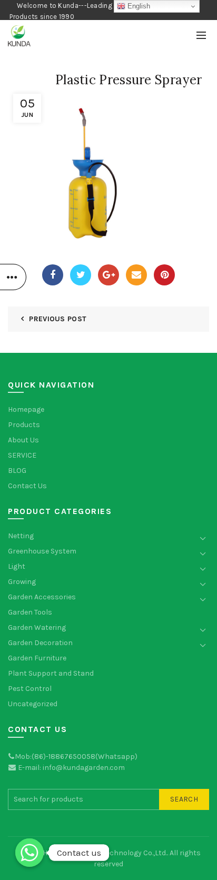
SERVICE (22, 455)
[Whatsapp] (29, 852)
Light (16, 566)
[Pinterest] (164, 274)
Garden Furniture (37, 658)
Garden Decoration (40, 642)
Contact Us (27, 485)
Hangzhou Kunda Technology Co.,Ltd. (105, 852)
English (137, 6)
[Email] (136, 274)
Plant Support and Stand (51, 673)
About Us (23, 440)
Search (184, 799)
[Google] (108, 274)
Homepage (26, 409)
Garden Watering (37, 627)
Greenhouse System (42, 551)
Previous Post (57, 318)
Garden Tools (30, 612)
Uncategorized (32, 703)
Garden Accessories (42, 596)
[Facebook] (52, 274)
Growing (22, 581)
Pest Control (30, 688)
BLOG (17, 470)
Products (24, 424)
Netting (21, 535)
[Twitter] (80, 274)
